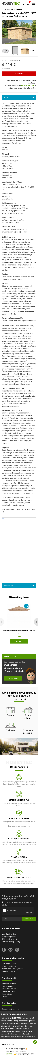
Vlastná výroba (7, 986)
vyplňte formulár (28, 85)
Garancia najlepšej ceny (11, 1009)
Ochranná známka (9, 984)
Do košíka (19, 74)
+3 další (32, 51)
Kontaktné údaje (8, 991)
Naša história (7, 994)
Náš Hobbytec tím (9, 989)
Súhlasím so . (17, 903)
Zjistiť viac (13, 678)
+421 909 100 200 (9, 964)
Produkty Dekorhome (13, 9)
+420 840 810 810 (9, 934)
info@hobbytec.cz (9, 937)
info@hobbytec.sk (9, 966)
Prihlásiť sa (29, 919)
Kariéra (4, 996)
